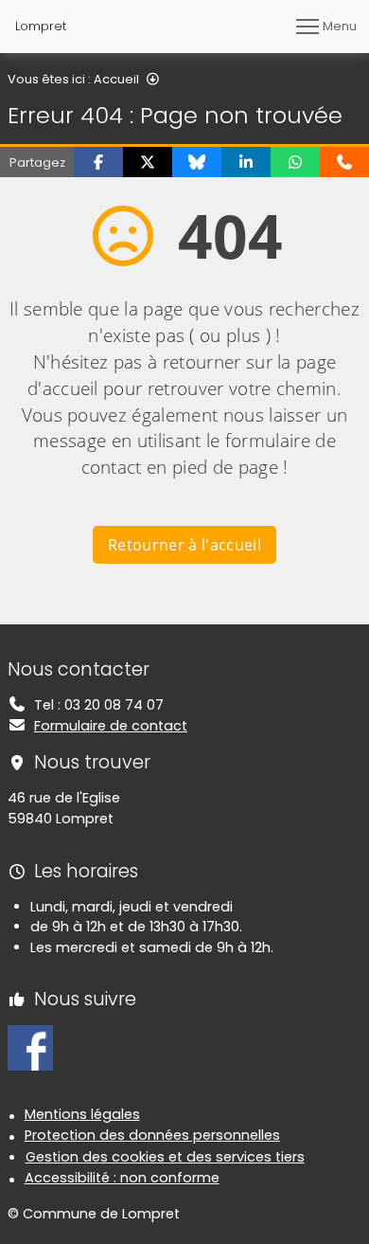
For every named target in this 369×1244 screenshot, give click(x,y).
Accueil (116, 79)
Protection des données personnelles (152, 1135)
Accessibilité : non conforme (122, 1177)
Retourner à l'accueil (184, 544)
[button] (98, 162)
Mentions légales (82, 1114)
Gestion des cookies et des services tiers (165, 1156)
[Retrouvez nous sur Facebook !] (30, 1046)
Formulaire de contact (110, 725)
